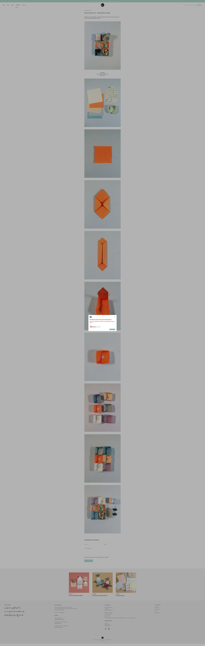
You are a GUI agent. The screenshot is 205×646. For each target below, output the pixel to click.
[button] (114, 317)
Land (90, 325)
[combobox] (93, 326)
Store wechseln (112, 329)
